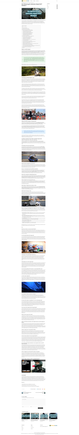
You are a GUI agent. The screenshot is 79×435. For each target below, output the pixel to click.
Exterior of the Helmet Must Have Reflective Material (28, 32)
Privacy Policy (32, 427)
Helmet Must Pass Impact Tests (26, 35)
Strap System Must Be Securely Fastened (27, 31)
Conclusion (23, 47)
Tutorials (48, 7)
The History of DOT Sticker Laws (25, 28)
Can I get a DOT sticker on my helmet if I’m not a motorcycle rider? (29, 41)
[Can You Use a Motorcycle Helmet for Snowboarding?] (44, 416)
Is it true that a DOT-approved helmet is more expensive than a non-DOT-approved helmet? (32, 45)
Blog (22, 426)
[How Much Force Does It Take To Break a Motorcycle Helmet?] (35, 416)
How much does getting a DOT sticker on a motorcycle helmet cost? (29, 39)
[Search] (56, 1)
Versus (47, 8)
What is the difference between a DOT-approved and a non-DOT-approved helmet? (31, 43)
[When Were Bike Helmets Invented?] (26, 416)
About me (32, 426)
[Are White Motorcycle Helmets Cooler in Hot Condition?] (53, 416)
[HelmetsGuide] (25, 1)
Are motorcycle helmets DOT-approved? (27, 37)
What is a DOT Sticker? (24, 27)
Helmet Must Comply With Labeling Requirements (27, 33)
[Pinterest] (42, 389)
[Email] (44, 389)
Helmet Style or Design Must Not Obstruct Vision (27, 34)
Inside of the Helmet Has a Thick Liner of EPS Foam (28, 30)
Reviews (48, 6)
